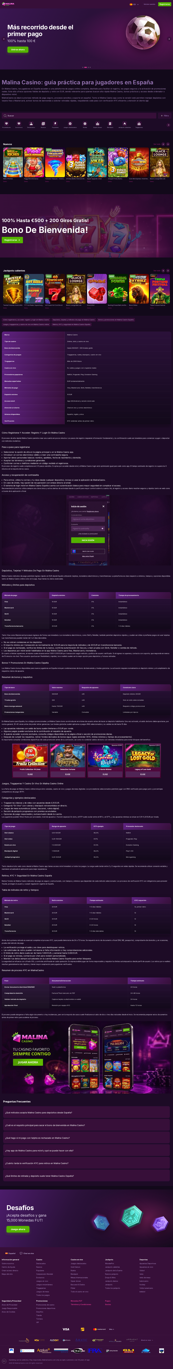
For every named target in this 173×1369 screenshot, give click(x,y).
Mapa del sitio (7, 1274)
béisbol (142, 1292)
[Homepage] (11, 4)
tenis (141, 1274)
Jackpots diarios (111, 1281)
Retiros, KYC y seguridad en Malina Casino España (71, 324)
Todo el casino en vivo (79, 1292)
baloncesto (144, 1281)
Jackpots (108, 1285)
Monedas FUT (76, 1301)
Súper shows (76, 1281)
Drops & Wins (110, 1278)
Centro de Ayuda (8, 1267)
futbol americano (146, 1288)
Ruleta (73, 1271)
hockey (142, 1285)
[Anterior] (3, 39)
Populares (40, 1271)
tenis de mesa (145, 1278)
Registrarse (165, 4)
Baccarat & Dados (78, 1285)
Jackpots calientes (14, 270)
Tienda (39, 1315)
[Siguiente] (169, 39)
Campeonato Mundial (44, 1274)
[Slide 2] (84, 67)
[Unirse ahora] (86, 38)
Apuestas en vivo (146, 1267)
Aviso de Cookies (8, 1312)
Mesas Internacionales (79, 1278)
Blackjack (74, 1274)
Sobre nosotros (8, 1263)
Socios (108, 1304)
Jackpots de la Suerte (113, 1271)
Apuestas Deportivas (148, 1263)
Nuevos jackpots (111, 1274)
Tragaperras (41, 1288)
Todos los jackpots (112, 1288)
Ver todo (156, 144)
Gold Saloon (75, 1267)
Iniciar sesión (149, 4)
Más (110, 1329)
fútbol (142, 1271)
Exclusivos (40, 1278)
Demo (5, 181)
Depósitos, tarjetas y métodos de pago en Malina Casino (74, 320)
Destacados (41, 1263)
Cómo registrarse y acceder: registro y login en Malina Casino (26, 320)
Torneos (39, 1319)
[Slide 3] (86, 67)
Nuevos (7, 144)
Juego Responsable (9, 1308)
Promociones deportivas (45, 1308)
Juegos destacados (78, 1263)
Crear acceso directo (10, 1271)
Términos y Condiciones (81, 1304)
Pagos (108, 1301)
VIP (37, 1322)
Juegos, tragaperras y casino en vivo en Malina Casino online (26, 324)
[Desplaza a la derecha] (168, 125)
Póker (73, 1288)
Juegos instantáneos (44, 1285)
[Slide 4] (89, 67)
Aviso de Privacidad (9, 1305)
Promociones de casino (45, 1305)
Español (12, 1253)
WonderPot (109, 1263)
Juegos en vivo (42, 1281)
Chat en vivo (28, 1253)
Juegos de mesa (42, 1292)
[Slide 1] (82, 67)
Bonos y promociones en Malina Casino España (116, 320)
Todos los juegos (43, 1295)
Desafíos (39, 1312)
